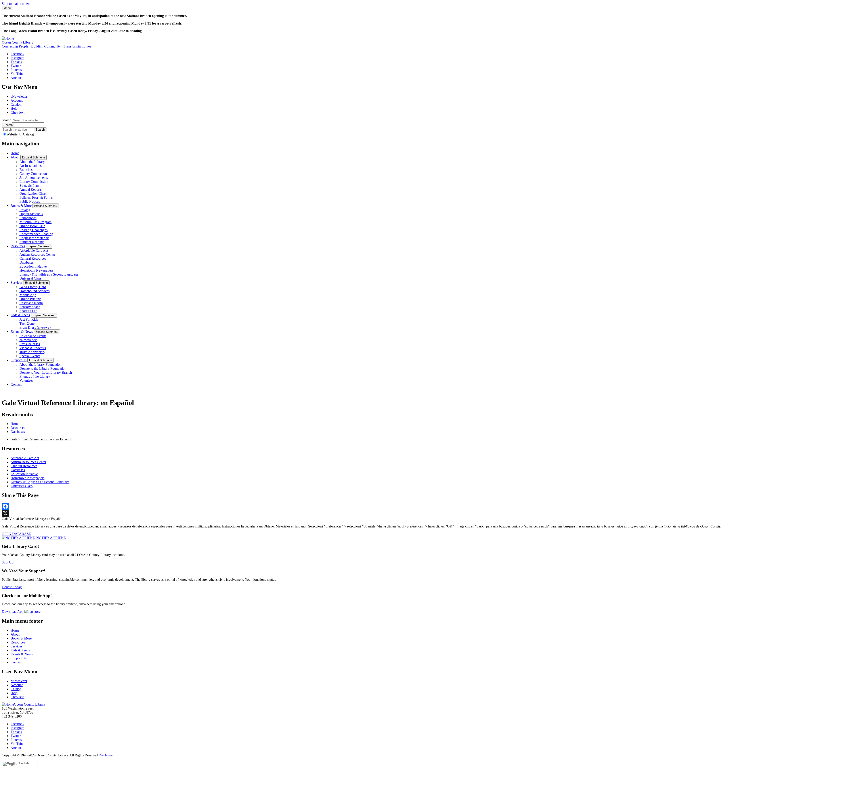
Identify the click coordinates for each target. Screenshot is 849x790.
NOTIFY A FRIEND (50, 538)
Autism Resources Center (37, 254)
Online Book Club (32, 226)
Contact (16, 384)
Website (12, 134)
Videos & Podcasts (32, 348)
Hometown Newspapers (36, 270)
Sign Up (7, 562)
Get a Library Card (32, 287)
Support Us (19, 360)
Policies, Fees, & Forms (36, 197)
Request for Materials (34, 238)
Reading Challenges (33, 230)
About (15, 157)
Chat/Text (17, 112)
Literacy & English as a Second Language (48, 274)
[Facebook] (424, 506)
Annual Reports (30, 189)
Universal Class (30, 278)
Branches (26, 169)
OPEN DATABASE (16, 534)
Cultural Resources (32, 258)
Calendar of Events (32, 336)
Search (6, 120)
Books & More (21, 205)
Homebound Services (34, 291)
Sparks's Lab (28, 311)
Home (15, 153)
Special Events (29, 356)
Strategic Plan (29, 185)
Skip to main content (16, 4)
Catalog (16, 104)
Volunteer (26, 380)
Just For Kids (28, 319)
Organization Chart (32, 193)
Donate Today (12, 587)
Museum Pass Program (35, 222)
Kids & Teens (20, 315)
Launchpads (27, 218)
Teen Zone (26, 323)
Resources (18, 246)
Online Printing (30, 299)
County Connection (33, 173)
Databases (26, 262)
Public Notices (29, 201)
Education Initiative (33, 266)
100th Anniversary (32, 352)
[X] (424, 513)
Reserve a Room (31, 303)
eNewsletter (19, 96)
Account (17, 100)
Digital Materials (31, 214)
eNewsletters (28, 340)
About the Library (32, 162)
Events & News (22, 331)
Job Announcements (33, 177)
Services (16, 282)
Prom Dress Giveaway (35, 327)
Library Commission (33, 181)
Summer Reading (31, 242)
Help (14, 108)
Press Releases (29, 344)
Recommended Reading (36, 234)
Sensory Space (29, 307)
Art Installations (30, 166)
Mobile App (27, 295)
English (24, 763)
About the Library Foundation (40, 364)
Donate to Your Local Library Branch (45, 372)
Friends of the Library (34, 376)
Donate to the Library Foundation (42, 368)
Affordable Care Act (33, 250)
